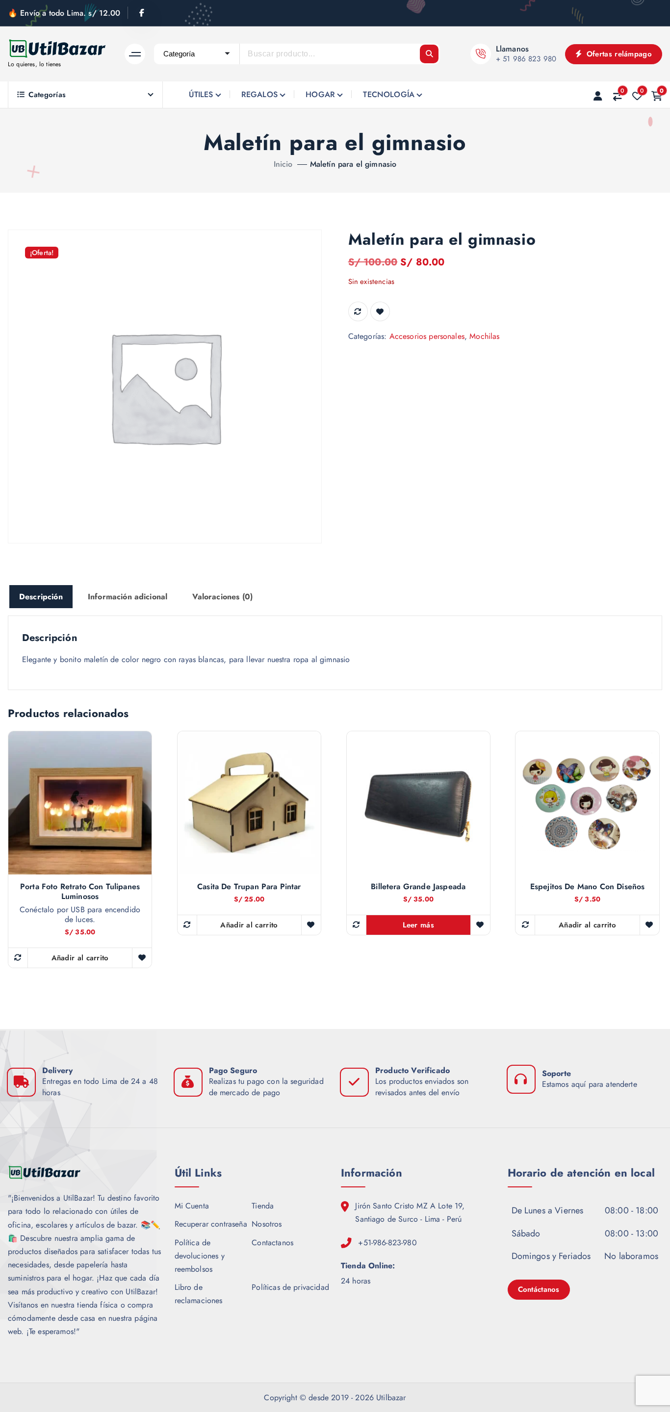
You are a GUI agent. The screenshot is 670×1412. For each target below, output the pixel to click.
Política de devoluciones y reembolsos (200, 1256)
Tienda (263, 1205)
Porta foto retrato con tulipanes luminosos (80, 891)
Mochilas (484, 336)
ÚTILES (201, 94)
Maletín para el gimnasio (353, 164)
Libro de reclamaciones (199, 1294)
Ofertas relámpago (618, 54)
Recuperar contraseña (211, 1224)
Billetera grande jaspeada (418, 887)
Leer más (418, 925)
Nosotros (267, 1224)
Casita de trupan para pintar (249, 887)
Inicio (283, 164)
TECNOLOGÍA (388, 94)
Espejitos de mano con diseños (587, 887)
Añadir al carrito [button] (80, 957)
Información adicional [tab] (127, 596)
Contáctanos (539, 1289)
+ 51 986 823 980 (526, 58)
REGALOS (259, 94)
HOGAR (320, 94)
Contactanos (272, 1242)
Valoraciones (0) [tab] (222, 596)
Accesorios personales (426, 336)
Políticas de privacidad (290, 1287)
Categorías (47, 94)
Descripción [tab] (41, 596)
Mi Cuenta (192, 1205)
